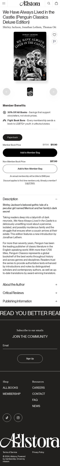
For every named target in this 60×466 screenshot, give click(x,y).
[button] (4, 3)
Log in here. (30, 183)
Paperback (12, 137)
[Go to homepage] (30, 440)
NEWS (36, 406)
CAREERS (38, 387)
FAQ (35, 400)
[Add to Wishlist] (54, 34)
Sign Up (30, 358)
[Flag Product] (54, 41)
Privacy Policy (38, 452)
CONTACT (38, 393)
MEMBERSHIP (12, 393)
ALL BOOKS (10, 387)
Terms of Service (10, 452)
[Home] (30, 3)
